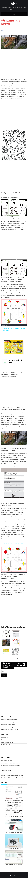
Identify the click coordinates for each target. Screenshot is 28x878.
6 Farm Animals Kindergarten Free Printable (7, 665)
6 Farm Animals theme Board (8, 724)
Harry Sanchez (20, 27)
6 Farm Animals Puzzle (6, 768)
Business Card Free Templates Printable (10, 763)
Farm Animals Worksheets (9, 659)
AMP (14, 4)
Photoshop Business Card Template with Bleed (12, 775)
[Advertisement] (14, 65)
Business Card (4, 737)
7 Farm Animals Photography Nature (10, 722)
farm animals (22, 659)
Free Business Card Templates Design (10, 765)
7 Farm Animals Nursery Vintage (9, 727)
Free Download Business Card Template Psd (12, 777)
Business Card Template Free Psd (9, 773)
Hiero (11, 875)
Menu (14, 14)
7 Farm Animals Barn (6, 770)
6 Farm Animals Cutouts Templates (9, 729)
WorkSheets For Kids (6, 744)
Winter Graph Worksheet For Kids (9, 719)
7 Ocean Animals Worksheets (21, 664)
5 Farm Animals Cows (6, 760)
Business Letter (5, 739)
